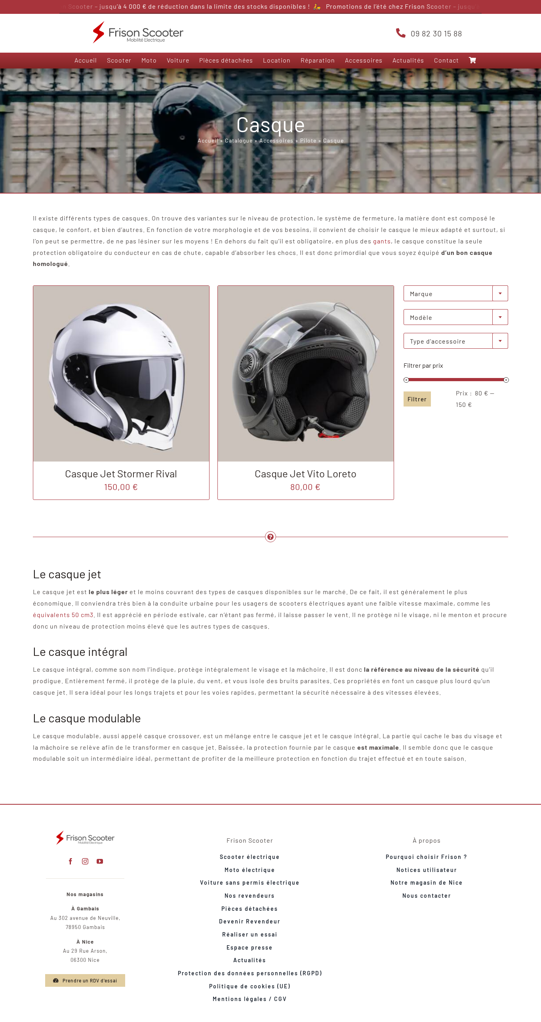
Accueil (208, 140)
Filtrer (417, 399)
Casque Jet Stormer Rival (121, 473)
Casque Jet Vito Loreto (305, 473)
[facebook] (70, 861)
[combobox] (456, 293)
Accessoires (276, 140)
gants (382, 241)
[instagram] (85, 861)
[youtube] (100, 861)
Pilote (308, 140)
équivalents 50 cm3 (63, 614)
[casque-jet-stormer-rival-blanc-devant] (121, 289)
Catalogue (239, 140)
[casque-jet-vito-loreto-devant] (306, 289)
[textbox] (456, 294)
